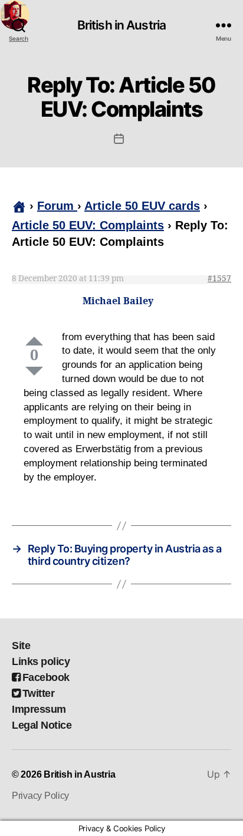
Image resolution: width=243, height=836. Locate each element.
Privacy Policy (40, 796)
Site (21, 645)
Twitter (38, 693)
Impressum (39, 709)
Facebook (46, 677)
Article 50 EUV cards (142, 205)
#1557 (219, 279)
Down (34, 371)
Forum (57, 205)
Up (34, 341)
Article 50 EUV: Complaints (88, 225)
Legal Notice (41, 725)
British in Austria (121, 25)
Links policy (41, 661)
